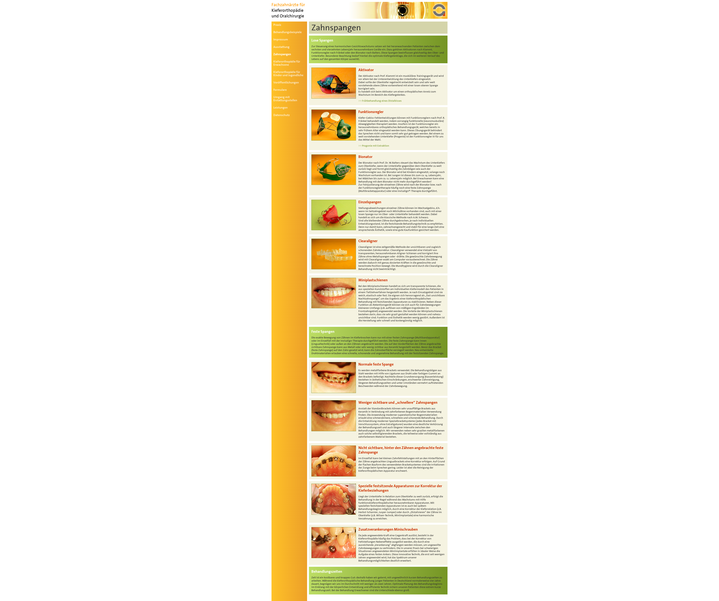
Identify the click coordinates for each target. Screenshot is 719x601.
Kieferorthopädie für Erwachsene (286, 63)
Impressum (280, 39)
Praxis (277, 25)
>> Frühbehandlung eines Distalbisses (380, 100)
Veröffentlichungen (286, 82)
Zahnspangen (282, 54)
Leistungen (280, 107)
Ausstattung (281, 47)
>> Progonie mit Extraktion (373, 145)
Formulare (280, 90)
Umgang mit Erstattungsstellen (285, 98)
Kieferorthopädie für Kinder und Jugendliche (288, 73)
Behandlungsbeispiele (287, 32)
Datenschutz (281, 115)
